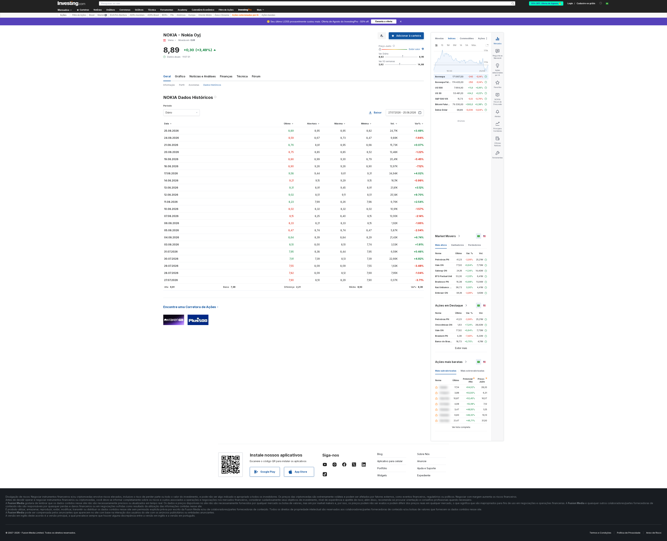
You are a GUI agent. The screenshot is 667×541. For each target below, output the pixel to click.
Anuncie (421, 461)
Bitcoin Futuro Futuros (446, 104)
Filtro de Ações (226, 10)
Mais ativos (441, 245)
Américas (181, 15)
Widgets (382, 475)
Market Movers (445, 236)
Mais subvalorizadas (445, 370)
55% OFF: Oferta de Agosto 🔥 (546, 3)
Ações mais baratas (449, 362)
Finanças (226, 76)
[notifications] (601, 3)
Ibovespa (440, 76)
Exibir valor (414, 49)
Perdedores (474, 245)
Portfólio (382, 468)
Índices (451, 38)
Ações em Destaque (449, 305)
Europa (191, 15)
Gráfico (180, 76)
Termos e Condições (600, 532)
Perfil (181, 85)
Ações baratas (268, 15)
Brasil (91, 15)
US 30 (438, 93)
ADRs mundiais (137, 15)
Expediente (423, 475)
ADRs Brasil (153, 15)
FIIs (172, 15)
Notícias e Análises (203, 76)
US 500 (439, 87)
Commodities (467, 38)
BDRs (164, 15)
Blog (379, 454)
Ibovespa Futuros (444, 82)
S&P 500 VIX (441, 98)
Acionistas (194, 85)
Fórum (256, 76)
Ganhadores (457, 245)
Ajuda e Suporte (426, 468)
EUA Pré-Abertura (118, 15)
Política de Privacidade (628, 532)
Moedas (439, 38)
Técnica (242, 76)
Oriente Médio (205, 15)
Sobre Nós (423, 454)
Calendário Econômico (203, 10)
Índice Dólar (441, 110)
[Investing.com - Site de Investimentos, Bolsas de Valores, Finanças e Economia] (71, 3)
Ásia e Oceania (222, 15)
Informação (169, 85)
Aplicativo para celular (390, 461)
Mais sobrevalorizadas (472, 370)
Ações (63, 15)
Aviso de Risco (653, 532)
